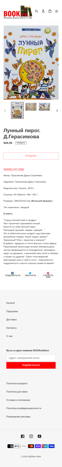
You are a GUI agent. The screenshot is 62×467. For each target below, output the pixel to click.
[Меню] (56, 11)
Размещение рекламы (18, 416)
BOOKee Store (34, 456)
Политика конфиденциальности (23, 408)
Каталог (10, 303)
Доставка (11, 319)
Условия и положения (18, 400)
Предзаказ (12, 311)
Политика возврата (16, 383)
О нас (9, 336)
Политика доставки (17, 391)
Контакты (11, 327)
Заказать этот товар (13, 169)
